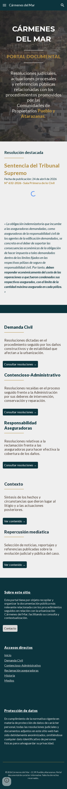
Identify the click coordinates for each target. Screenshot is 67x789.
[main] (33, 76)
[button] (4, 5)
